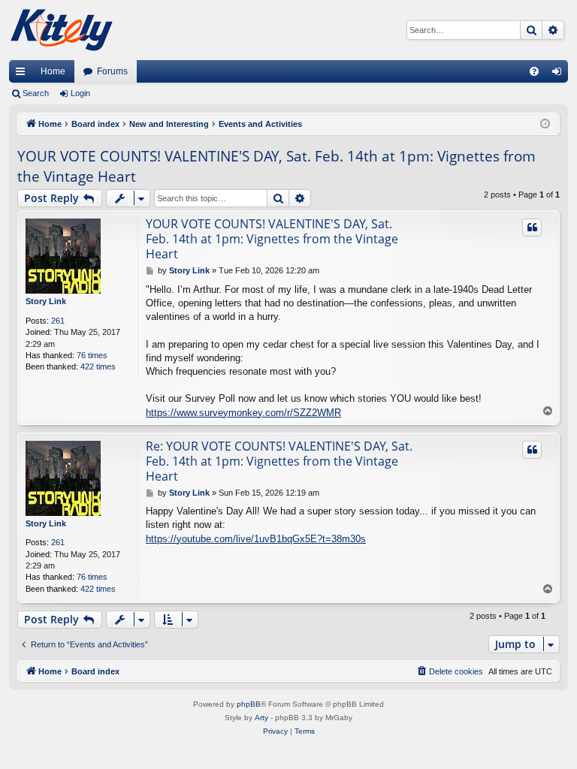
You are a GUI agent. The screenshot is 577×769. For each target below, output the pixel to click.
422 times (98, 366)
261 (58, 320)
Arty (261, 717)
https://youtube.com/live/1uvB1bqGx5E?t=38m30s (256, 538)
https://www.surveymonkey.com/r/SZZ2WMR (243, 412)
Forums (112, 71)
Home (53, 71)
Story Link (46, 301)
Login (80, 93)
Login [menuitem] (559, 74)
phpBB (249, 704)
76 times (92, 355)
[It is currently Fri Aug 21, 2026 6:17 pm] (545, 124)
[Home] (61, 30)
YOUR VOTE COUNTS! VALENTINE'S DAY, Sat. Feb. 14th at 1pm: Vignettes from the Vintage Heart (276, 166)
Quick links (23, 74)
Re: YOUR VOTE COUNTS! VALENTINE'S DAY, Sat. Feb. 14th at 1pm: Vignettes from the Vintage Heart (279, 461)
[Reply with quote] (532, 228)
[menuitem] (534, 71)
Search (36, 93)
